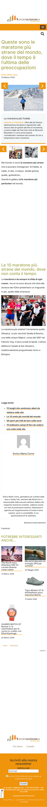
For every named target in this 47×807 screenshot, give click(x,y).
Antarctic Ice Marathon (14, 122)
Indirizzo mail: (23, 768)
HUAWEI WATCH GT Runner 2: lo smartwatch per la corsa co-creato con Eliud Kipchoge (11, 629)
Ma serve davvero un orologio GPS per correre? (35, 563)
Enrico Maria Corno (9, 75)
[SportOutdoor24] (23, 18)
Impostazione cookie (23, 752)
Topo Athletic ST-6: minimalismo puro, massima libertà (34, 592)
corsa (5, 645)
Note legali (24, 802)
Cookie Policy (20, 800)
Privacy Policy (8, 800)
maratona (14, 645)
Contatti (30, 746)
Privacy (1, 794)
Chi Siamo (18, 746)
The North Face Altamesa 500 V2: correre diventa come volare (10, 566)
